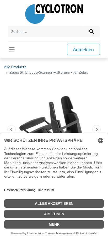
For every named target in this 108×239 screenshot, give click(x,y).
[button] (11, 129)
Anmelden (83, 49)
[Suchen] (91, 31)
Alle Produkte (15, 67)
